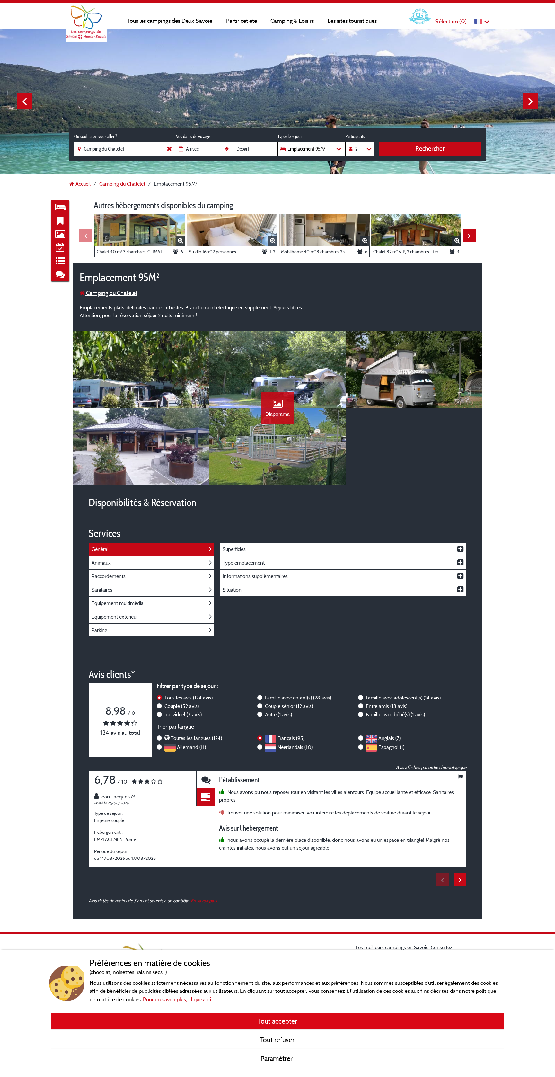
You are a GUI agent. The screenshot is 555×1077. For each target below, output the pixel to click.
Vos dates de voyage (193, 136)
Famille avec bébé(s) (395, 714)
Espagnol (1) (391, 747)
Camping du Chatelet (111, 293)
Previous (24, 101)
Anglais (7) (389, 738)
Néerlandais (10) (295, 747)
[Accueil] (86, 18)
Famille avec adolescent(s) (403, 697)
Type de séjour (290, 136)
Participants (355, 136)
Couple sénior (289, 706)
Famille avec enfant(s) (298, 697)
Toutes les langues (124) (196, 738)
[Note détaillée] (205, 797)
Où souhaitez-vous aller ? (95, 136)
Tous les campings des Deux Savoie (169, 20)
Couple (181, 706)
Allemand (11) (191, 747)
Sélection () (451, 21)
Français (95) (291, 738)
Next (530, 101)
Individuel (183, 714)
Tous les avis (188, 697)
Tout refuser (277, 1040)
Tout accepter (277, 1021)
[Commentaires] (205, 779)
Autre (278, 714)
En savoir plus (204, 900)
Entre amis (386, 706)
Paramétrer (277, 1058)
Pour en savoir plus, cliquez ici (177, 999)
